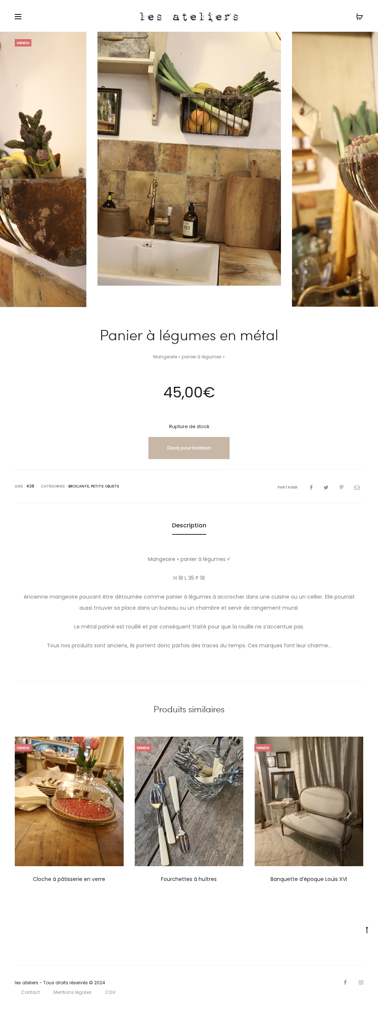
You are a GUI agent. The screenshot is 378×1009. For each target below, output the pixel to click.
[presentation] (26, 169)
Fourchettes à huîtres (189, 879)
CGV (110, 992)
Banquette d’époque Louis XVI (309, 879)
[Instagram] (361, 982)
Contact (30, 992)
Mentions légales (73, 992)
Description (189, 525)
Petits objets (105, 486)
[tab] (189, 525)
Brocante (78, 486)
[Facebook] (345, 982)
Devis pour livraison (189, 448)
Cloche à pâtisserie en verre (69, 879)
